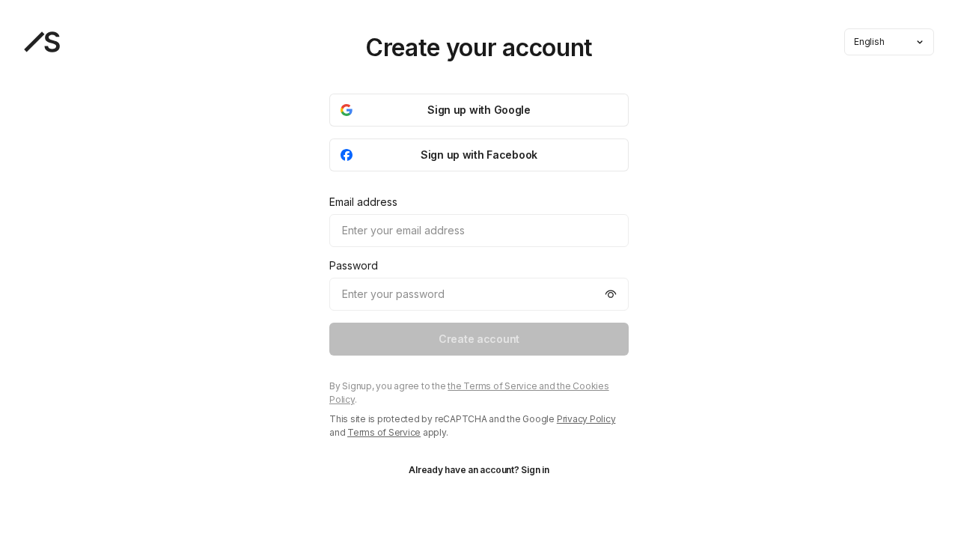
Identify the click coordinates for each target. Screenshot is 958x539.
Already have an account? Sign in (479, 469)
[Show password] (611, 294)
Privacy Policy (586, 418)
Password (353, 265)
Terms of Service (384, 432)
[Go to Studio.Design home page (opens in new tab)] (42, 42)
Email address (363, 201)
